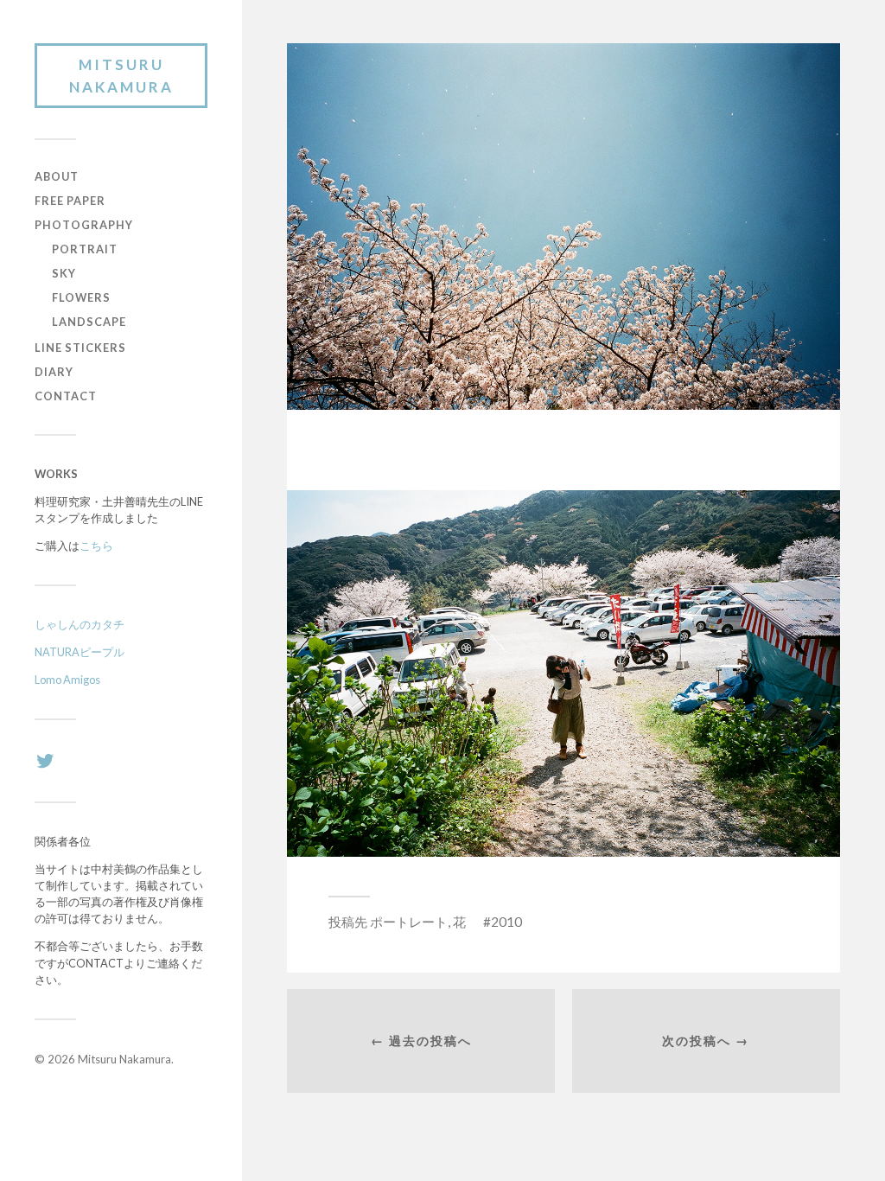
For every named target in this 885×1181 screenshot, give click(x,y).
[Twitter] (45, 760)
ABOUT (57, 176)
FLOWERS (81, 297)
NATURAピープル (79, 652)
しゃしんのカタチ (79, 624)
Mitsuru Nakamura (121, 75)
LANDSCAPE (89, 322)
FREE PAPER (70, 200)
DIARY (54, 372)
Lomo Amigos (67, 679)
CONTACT (66, 396)
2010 (506, 921)
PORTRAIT (85, 249)
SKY (64, 273)
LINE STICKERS (80, 347)
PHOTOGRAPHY (84, 225)
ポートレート (409, 921)
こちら (96, 545)
